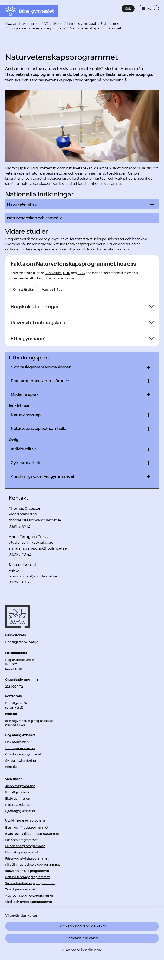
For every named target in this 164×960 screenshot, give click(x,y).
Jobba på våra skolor (20, 748)
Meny (151, 8)
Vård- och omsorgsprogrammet (28, 902)
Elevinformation (17, 742)
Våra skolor (53, 24)
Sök (128, 8)
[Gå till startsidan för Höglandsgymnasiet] (17, 627)
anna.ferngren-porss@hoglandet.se (38, 548)
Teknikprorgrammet (20, 889)
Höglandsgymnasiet (22, 24)
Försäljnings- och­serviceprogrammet (32, 865)
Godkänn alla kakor (82, 938)
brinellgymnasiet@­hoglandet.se (29, 721)
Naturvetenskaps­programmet (27, 877)
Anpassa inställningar (84, 950)
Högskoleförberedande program (37, 28)
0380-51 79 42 (20, 554)
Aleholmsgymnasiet (20, 786)
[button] (82, 204)
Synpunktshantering (20, 760)
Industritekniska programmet (27, 871)
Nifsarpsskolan (17, 805)
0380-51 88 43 (15, 725)
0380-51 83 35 (20, 582)
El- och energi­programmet (25, 846)
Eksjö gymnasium (18, 798)
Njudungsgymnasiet (20, 811)
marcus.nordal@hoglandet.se (33, 576)
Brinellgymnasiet (82, 24)
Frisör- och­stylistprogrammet (26, 858)
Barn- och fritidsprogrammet (26, 827)
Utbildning (110, 24)
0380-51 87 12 (19, 526)
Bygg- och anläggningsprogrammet (32, 834)
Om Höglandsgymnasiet (23, 754)
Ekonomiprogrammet (21, 840)
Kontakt (11, 767)
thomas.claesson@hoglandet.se (35, 520)
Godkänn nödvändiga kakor (82, 926)
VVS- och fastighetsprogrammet (29, 895)
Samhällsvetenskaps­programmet (30, 883)
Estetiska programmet (21, 852)
